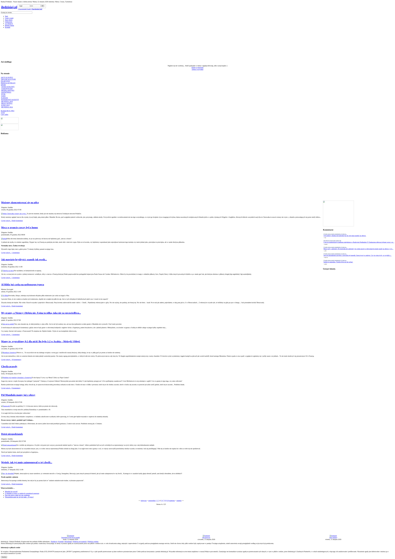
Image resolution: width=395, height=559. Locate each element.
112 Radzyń (9, 23)
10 (168, 500)
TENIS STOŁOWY (8, 87)
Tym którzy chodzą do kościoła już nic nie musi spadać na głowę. (345, 236)
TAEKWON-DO (7, 88)
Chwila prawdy (9, 366)
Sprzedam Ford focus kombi (70, 537)
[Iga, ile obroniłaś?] (7, 473)
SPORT (3, 85)
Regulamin (68, 541)
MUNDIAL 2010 (7, 101)
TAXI (3, 113)
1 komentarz (16, 253)
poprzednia (152, 500)
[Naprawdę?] (5, 406)
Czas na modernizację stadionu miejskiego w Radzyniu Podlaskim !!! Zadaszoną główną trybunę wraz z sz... (359, 242)
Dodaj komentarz (17, 221)
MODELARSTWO (7, 90)
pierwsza (144, 500)
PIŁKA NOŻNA (6, 103)
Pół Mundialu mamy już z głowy (18, 395)
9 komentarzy (16, 388)
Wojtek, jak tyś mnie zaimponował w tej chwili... (26, 462)
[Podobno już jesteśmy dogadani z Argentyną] (16, 377)
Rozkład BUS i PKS (7, 111)
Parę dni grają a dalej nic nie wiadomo (17, 495)
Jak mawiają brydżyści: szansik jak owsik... (24, 259)
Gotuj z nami (9, 18)
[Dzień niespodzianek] (8, 445)
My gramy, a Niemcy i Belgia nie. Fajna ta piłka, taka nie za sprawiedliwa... (41, 313)
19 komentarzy (16, 359)
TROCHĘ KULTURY (8, 79)
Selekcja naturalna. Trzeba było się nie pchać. (338, 262)
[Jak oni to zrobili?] (7, 324)
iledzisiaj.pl (9, 7)
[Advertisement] (62, 44)
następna (172, 500)
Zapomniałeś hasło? (24, 9)
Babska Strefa (9, 25)
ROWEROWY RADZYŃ (10, 100)
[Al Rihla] (4, 295)
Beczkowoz (206, 537)
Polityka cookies (93, 541)
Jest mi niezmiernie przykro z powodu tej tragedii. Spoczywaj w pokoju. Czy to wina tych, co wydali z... (358, 255)
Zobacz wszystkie (197, 69)
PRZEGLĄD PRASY (8, 83)
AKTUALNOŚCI (7, 77)
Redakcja (54, 541)
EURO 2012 (5, 105)
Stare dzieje (8, 20)
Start (6, 16)
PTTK (3, 94)
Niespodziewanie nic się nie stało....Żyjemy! (19, 497)
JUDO (3, 96)
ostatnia (179, 500)
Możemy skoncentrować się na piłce (20, 202)
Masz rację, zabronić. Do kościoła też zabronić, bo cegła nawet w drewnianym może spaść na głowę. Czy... (358, 249)
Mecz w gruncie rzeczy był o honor (19, 227)
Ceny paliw (4, 114)
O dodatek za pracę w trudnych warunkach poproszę (22, 493)
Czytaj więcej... (6, 221)
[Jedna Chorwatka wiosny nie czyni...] (14, 214)
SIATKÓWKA (6, 92)
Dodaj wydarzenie (197, 67)
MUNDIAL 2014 (7, 107)
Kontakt (7, 27)
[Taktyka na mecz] (7, 271)
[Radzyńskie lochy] (10, 129)
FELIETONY (5, 81)
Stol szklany (333, 537)
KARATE (4, 98)
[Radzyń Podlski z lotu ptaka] (10, 123)
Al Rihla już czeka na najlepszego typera (22, 284)
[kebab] (4, 239)
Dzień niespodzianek (12, 434)
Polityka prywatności (80, 541)
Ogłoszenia (8, 22)
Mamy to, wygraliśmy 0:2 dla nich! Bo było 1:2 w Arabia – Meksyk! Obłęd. (40, 341)
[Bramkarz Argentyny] (8, 352)
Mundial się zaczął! (11, 491)
